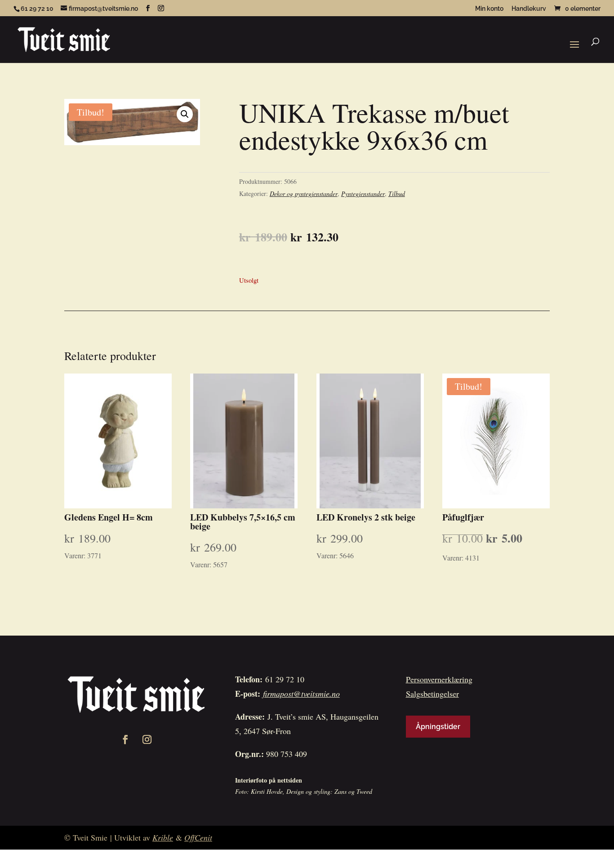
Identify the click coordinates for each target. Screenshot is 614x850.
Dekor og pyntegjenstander (304, 193)
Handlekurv (529, 8)
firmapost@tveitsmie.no (301, 693)
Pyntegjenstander (363, 193)
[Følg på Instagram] (147, 739)
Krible (162, 837)
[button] (185, 114)
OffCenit (198, 837)
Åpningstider (438, 726)
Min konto (489, 8)
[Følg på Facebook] (125, 739)
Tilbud (396, 193)
